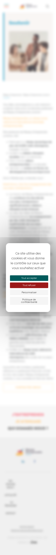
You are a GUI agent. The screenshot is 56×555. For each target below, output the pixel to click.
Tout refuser (29, 285)
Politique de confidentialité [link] (29, 300)
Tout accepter (29, 278)
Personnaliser (29, 292)
